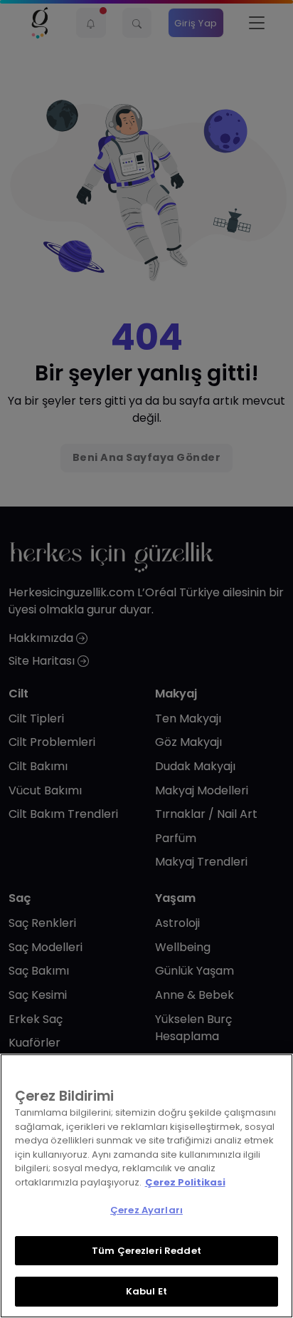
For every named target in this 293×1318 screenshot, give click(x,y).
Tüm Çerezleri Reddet (146, 1250)
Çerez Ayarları (146, 1210)
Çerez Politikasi (185, 1182)
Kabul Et (146, 1291)
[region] (146, 1186)
